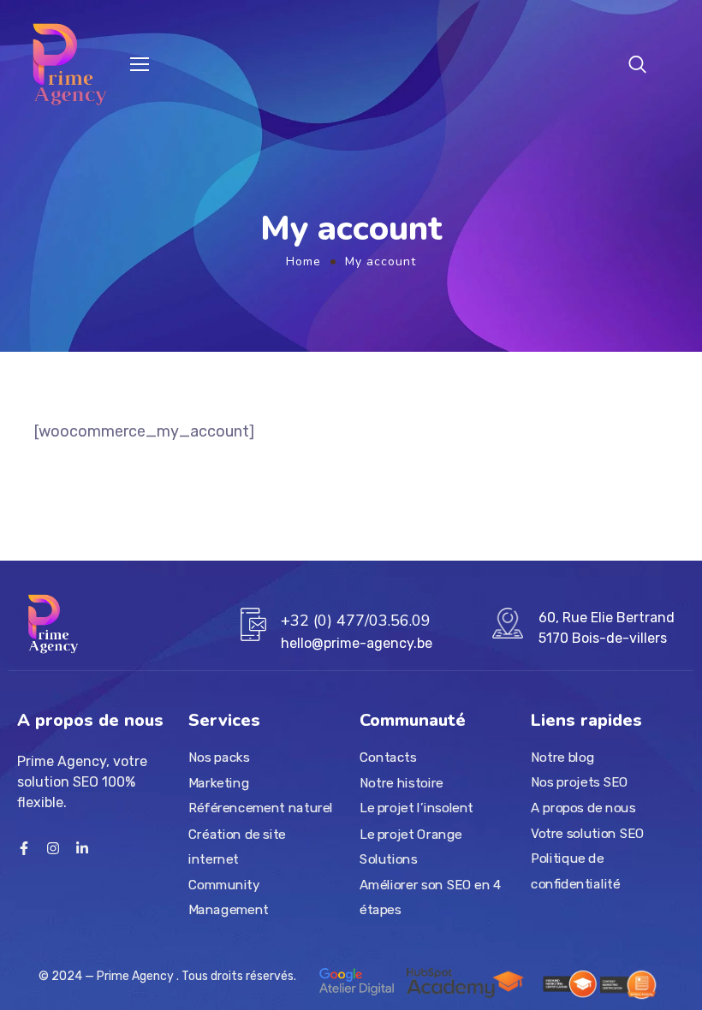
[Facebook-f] (24, 848)
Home (303, 261)
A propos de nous (583, 808)
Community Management (228, 897)
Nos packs (218, 757)
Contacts (388, 757)
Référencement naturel (260, 809)
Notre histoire (401, 783)
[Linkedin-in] (82, 848)
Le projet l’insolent (416, 809)
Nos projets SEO (579, 782)
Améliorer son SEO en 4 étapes (430, 897)
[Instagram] (53, 848)
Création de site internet (237, 846)
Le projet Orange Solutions (411, 846)
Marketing (218, 783)
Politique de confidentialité (576, 871)
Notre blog (562, 757)
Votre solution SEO (587, 833)
